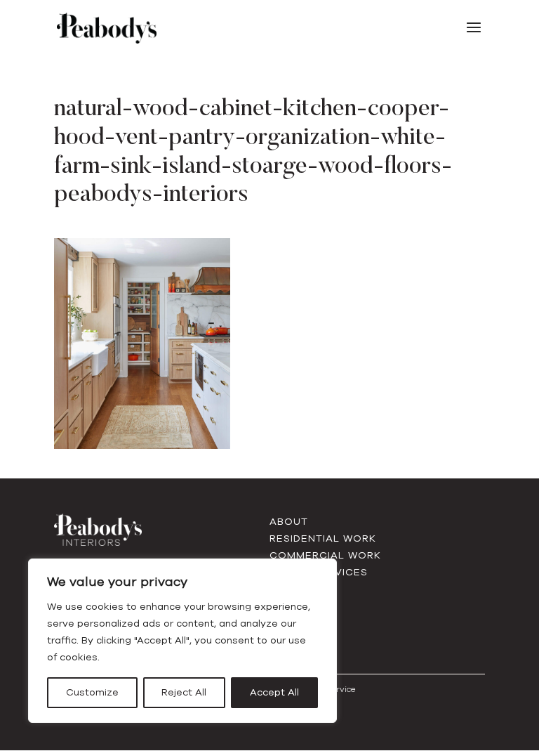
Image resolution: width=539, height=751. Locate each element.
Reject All (183, 692)
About (289, 521)
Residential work (323, 538)
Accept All (274, 692)
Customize (92, 692)
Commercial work (325, 555)
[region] (182, 641)
